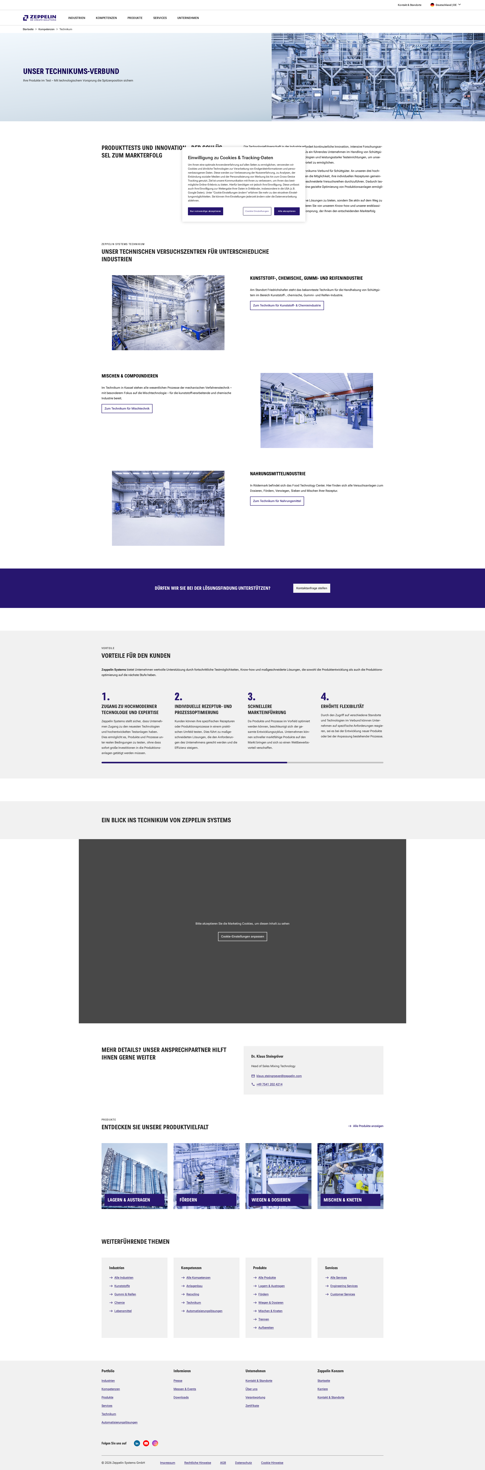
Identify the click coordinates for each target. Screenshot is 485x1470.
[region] (243, 184)
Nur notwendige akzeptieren (205, 211)
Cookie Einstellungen (257, 211)
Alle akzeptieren (287, 211)
